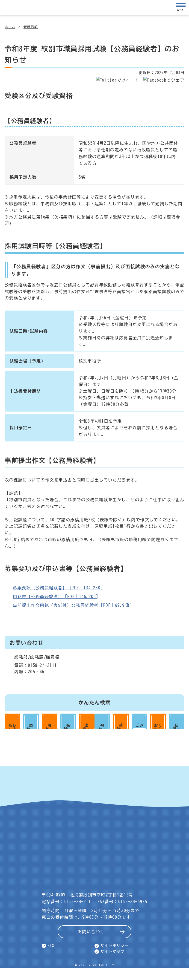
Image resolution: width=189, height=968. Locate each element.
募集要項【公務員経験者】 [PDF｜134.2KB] (58, 588)
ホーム (10, 27)
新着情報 (31, 27)
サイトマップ (112, 951)
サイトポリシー (114, 945)
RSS (51, 945)
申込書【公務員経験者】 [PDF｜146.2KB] (55, 596)
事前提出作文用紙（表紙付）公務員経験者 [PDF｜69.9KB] (72, 605)
